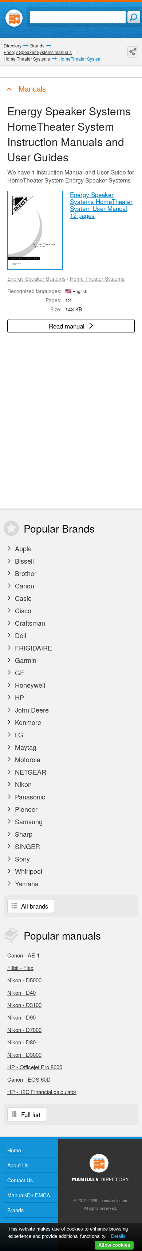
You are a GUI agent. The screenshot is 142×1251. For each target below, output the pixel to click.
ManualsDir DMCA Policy (32, 1195)
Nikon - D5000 (24, 980)
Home (14, 1150)
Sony (21, 858)
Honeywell (29, 685)
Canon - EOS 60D (29, 1079)
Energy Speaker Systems (36, 278)
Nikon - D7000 (24, 1029)
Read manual (67, 325)
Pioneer (25, 809)
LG (18, 734)
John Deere (31, 709)
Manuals (31, 88)
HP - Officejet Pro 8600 (34, 1067)
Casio (22, 598)
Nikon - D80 (21, 1042)
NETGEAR (29, 771)
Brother (24, 573)
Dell (19, 635)
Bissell (23, 560)
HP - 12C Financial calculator (41, 1091)
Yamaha (26, 883)
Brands (15, 1210)
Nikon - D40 (21, 992)
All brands (33, 905)
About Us (17, 1165)
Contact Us (20, 1180)
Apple (22, 548)
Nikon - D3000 (24, 1054)
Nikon (22, 784)
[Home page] (14, 18)
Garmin (24, 660)
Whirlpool (27, 871)
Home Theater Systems (97, 278)
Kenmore (27, 722)
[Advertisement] (71, 426)
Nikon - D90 (21, 1017)
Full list (29, 1114)
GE (18, 672)
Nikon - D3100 (24, 1005)
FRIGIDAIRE (32, 647)
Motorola (26, 759)
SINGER (26, 846)
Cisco (22, 610)
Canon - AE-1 (23, 955)
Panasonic (29, 796)
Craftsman (29, 623)
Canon (23, 585)
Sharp (22, 834)
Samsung (28, 821)
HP (18, 697)
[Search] (133, 17)
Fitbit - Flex (20, 967)
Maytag (24, 747)
